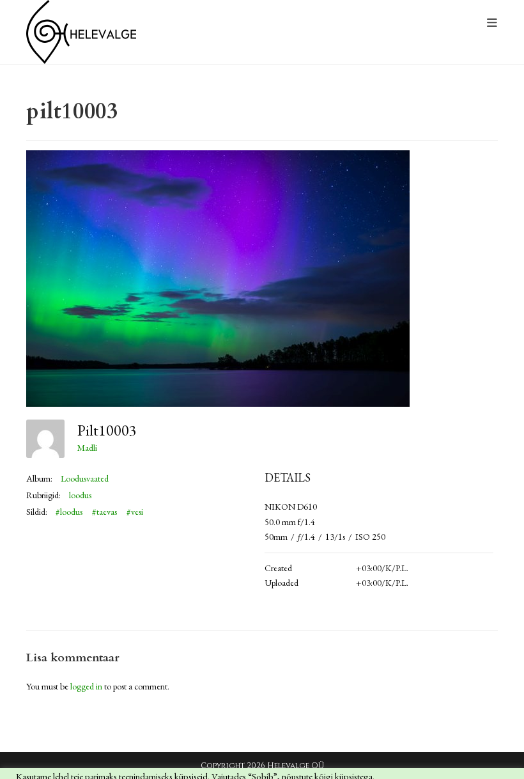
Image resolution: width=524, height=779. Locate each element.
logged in (86, 686)
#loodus (69, 511)
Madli (87, 447)
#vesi (135, 511)
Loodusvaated (85, 478)
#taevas (104, 511)
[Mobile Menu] (492, 23)
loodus (80, 495)
